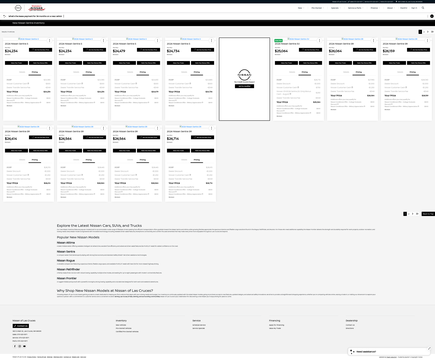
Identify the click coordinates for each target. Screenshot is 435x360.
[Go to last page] (432, 32)
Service (197, 320)
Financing (274, 320)
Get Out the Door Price (42, 50)
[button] (49, 40)
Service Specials (199, 328)
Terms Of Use (41, 357)
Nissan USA (75, 357)
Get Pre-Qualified (244, 86)
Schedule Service (199, 325)
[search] (423, 8)
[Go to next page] (428, 32)
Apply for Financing (276, 325)
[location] (396, 2)
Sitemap (50, 357)
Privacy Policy (31, 357)
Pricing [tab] (35, 72)
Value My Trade (275, 328)
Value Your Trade (16, 63)
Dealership (352, 320)
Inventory (121, 320)
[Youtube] (24, 346)
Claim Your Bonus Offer (40, 63)
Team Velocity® (392, 357)
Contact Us (22, 326)
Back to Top (428, 214)
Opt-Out (83, 357)
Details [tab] (22, 72)
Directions (350, 328)
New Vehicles (121, 325)
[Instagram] (19, 346)
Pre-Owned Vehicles (123, 328)
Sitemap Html (58, 357)
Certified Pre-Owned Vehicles (127, 331)
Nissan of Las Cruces (19, 357)
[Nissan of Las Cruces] (32, 7)
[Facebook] (15, 346)
